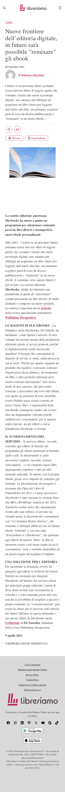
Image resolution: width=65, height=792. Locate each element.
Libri (8, 22)
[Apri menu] (60, 7)
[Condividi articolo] (8, 129)
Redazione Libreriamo (32, 75)
